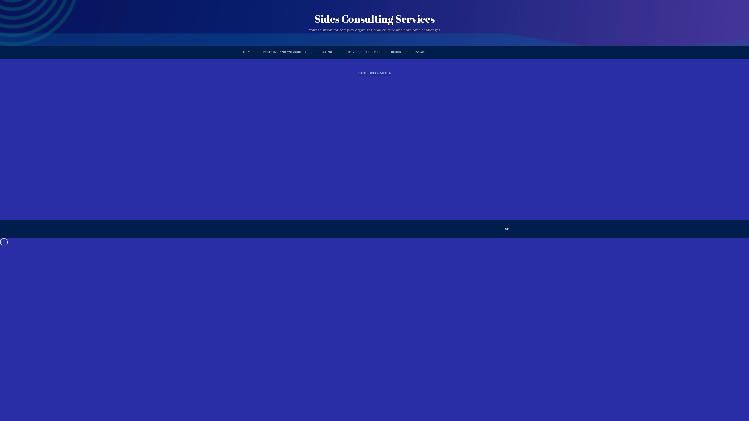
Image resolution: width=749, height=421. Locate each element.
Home (247, 52)
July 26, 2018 (256, 189)
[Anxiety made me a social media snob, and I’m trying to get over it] (280, 152)
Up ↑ (508, 229)
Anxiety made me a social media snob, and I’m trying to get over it (281, 105)
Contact (419, 52)
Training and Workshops (284, 52)
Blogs (396, 52)
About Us (373, 52)
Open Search (507, 52)
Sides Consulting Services (374, 19)
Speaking (324, 52)
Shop (347, 52)
